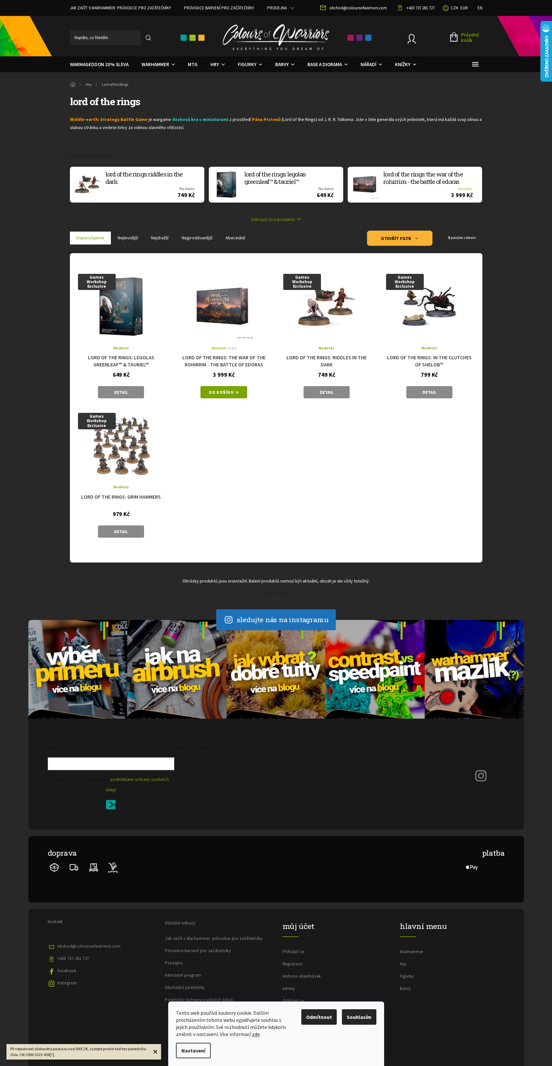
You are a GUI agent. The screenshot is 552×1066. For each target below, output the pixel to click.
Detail (121, 392)
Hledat (148, 37)
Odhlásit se (293, 1000)
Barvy (405, 988)
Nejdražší (160, 238)
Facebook (66, 970)
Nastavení (193, 1050)
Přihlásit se (113, 805)
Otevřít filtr (396, 238)
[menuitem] (99, 64)
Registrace (293, 964)
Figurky (407, 976)
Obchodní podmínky (185, 987)
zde (256, 1034)
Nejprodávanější (197, 238)
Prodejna (277, 8)
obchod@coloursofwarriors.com (89, 946)
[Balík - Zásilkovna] (54, 867)
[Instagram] (481, 775)
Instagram (67, 983)
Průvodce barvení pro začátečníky (219, 8)
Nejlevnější (128, 238)
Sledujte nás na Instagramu (283, 619)
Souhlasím (359, 1017)
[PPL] (113, 867)
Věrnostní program (183, 975)
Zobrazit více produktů (273, 219)
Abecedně (235, 238)
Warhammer (411, 951)
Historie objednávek (302, 976)
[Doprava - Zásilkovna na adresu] (74, 867)
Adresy (289, 988)
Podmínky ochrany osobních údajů (199, 999)
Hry (403, 964)
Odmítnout (319, 1017)
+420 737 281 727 (73, 958)
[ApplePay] (472, 867)
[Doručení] (93, 867)
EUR (464, 8)
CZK (454, 8)
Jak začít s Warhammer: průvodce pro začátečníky (120, 8)
